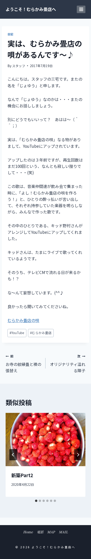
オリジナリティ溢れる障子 (67, 363)
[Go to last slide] (13, 454)
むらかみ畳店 (41, 332)
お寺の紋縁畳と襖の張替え (23, 363)
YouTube (17, 332)
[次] (78, 454)
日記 (10, 34)
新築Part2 (22, 475)
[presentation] (45, 439)
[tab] (36, 501)
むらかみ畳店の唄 (23, 320)
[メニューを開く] (81, 9)
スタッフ (18, 65)
